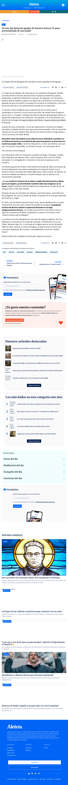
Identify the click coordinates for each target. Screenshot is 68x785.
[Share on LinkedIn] (56, 87)
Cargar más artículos (34, 385)
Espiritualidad (5, 20)
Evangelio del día (13, 472)
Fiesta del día (11, 459)
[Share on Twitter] (59, 87)
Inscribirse (8, 294)
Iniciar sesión (34, 767)
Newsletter (29, 748)
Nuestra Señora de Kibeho (55, 120)
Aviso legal (42, 779)
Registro (14, 11)
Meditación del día (14, 465)
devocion (11, 252)
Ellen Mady (21, 34)
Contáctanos (50, 779)
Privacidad (58, 779)
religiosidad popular (41, 252)
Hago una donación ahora (14, 320)
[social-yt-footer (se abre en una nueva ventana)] (29, 774)
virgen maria (53, 252)
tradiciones (7, 590)
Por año (46, 748)
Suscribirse (34, 762)
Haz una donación (22, 779)
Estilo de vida (10, 753)
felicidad (6, 654)
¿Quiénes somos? (33, 779)
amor (4, 252)
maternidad (20, 252)
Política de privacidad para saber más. (35, 290)
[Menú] (12, 5)
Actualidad (10, 748)
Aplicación (28, 750)
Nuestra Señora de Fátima (32, 120)
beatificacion (7, 685)
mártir (5, 541)
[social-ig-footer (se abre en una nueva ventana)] (39, 774)
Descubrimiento (11, 755)
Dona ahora (33, 11)
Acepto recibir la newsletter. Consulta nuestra (25, 290)
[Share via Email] (62, 87)
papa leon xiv (7, 621)
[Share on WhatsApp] (65, 87)
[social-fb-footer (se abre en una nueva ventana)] (32, 774)
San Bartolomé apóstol (39, 8)
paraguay (29, 252)
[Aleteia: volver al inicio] (34, 4)
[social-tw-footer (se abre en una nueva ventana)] (35, 774)
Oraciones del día (13, 478)
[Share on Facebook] (52, 87)
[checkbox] (4, 290)
